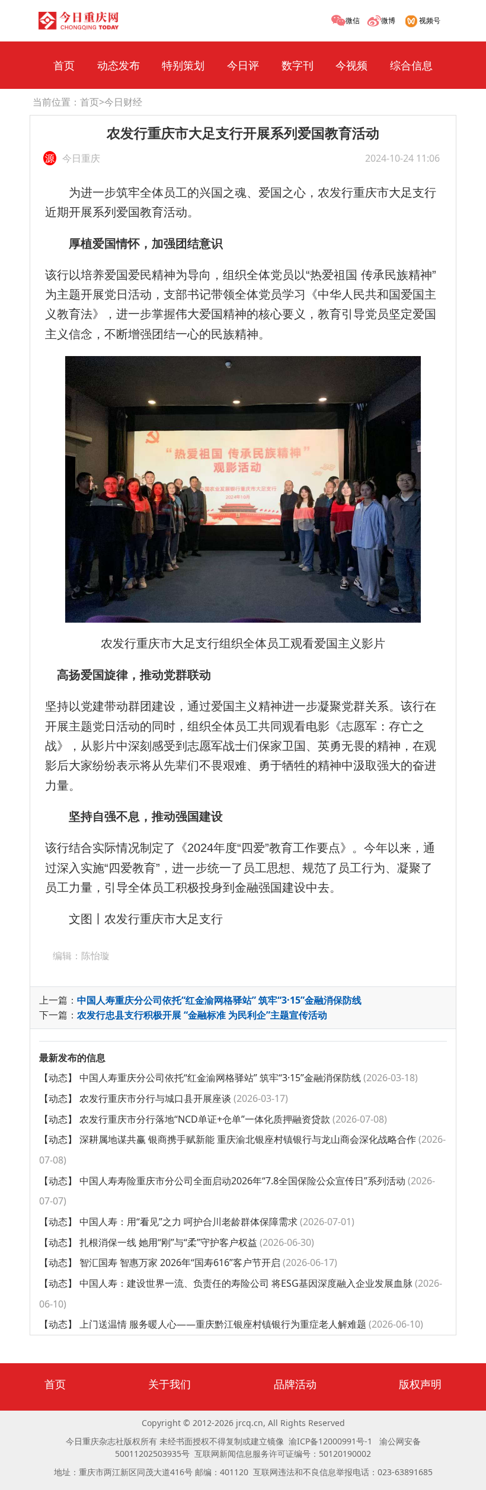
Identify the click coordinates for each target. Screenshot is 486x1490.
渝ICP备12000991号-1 (330, 1441)
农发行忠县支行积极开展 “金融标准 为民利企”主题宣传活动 (202, 1014)
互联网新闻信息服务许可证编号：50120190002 (282, 1453)
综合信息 (411, 65)
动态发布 (118, 65)
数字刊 (298, 65)
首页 (64, 65)
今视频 (351, 65)
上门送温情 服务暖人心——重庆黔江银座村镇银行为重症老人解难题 (250, 1324)
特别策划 (183, 65)
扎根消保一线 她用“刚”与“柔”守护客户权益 (195, 1242)
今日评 (243, 65)
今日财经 (123, 101)
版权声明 (420, 1384)
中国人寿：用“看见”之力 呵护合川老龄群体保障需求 (215, 1221)
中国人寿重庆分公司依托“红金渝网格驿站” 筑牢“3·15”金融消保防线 (219, 1000)
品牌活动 (295, 1384)
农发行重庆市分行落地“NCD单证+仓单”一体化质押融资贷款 (232, 1119)
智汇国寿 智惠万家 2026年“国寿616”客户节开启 (207, 1262)
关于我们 (169, 1384)
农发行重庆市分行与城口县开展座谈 (182, 1098)
